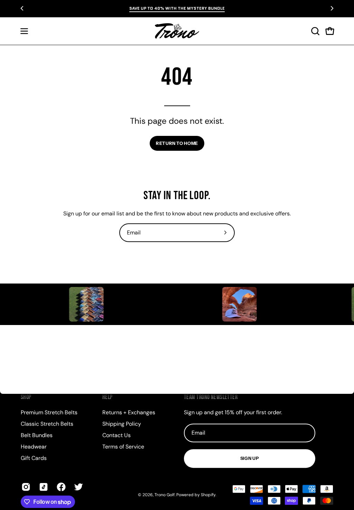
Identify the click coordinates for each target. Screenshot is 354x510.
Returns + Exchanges (128, 412)
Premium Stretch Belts (49, 412)
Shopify (208, 495)
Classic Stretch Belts (47, 423)
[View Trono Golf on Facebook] (60, 487)
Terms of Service (123, 446)
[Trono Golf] (177, 30)
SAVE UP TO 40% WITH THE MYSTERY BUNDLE (177, 8)
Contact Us (116, 435)
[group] (177, 8)
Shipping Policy (121, 423)
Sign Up (249, 458)
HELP (107, 397)
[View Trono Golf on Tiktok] (42, 487)
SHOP (26, 397)
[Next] (332, 8)
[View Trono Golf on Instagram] (25, 487)
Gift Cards (34, 458)
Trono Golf (165, 495)
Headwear (34, 446)
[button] (314, 31)
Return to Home (177, 143)
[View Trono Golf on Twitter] (77, 487)
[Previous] (22, 8)
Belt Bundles (37, 435)
